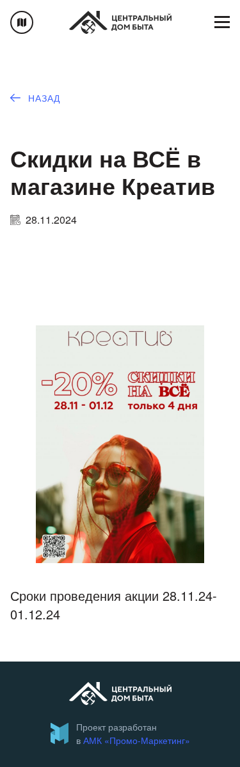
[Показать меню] (222, 22)
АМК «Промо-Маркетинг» (136, 740)
